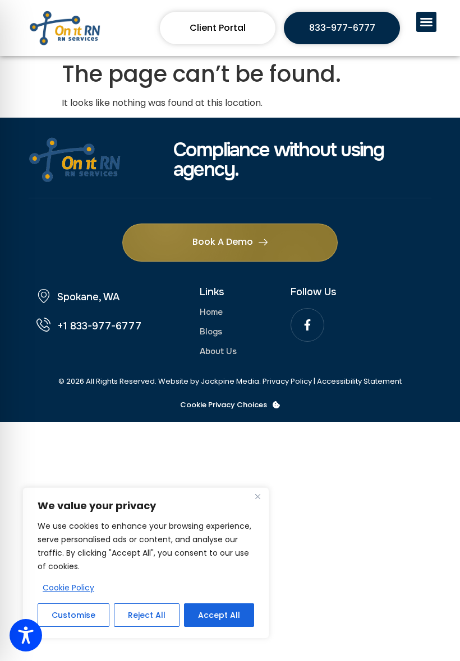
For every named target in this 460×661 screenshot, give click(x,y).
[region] (145, 563)
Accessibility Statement (359, 381)
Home (211, 312)
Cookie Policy (68, 587)
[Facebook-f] (307, 325)
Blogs (211, 331)
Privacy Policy (287, 381)
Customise (73, 615)
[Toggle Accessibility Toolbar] (25, 635)
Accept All (219, 615)
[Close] (257, 497)
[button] (426, 22)
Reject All (146, 615)
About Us (218, 351)
